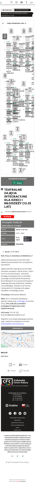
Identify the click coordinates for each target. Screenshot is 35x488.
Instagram (10, 413)
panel (31, 2)
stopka (15, 382)
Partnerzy (17, 420)
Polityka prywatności (17, 425)
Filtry (19, 183)
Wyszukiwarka (11, 2)
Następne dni (25, 23)
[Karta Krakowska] (23, 456)
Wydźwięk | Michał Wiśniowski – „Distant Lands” (21, 163)
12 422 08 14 (18, 398)
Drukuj (22, 364)
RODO (17, 427)
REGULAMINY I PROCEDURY (17, 417)
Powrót (11, 370)
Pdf (11, 364)
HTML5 (15, 474)
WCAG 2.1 (23, 474)
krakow (12, 405)
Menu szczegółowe (26, 2)
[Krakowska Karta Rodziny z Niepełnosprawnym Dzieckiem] (17, 456)
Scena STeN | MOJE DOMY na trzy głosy (27, 155)
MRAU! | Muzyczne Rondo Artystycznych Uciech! (15, 115)
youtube (25, 413)
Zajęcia (21, 244)
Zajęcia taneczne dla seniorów (15, 67)
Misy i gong (9, 120)
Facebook (15, 413)
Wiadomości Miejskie (17, 422)
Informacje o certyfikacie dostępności (17, 468)
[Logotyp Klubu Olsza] (17, 212)
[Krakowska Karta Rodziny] (12, 456)
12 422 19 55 (18, 400)
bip (25, 406)
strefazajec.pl (22, 301)
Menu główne (21, 2)
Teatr (17, 244)
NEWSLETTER (17, 430)
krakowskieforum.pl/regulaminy (12, 324)
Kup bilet (25, 239)
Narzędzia (16, 2)
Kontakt (23, 370)
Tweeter (20, 413)
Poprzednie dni (3, 23)
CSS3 (17, 474)
